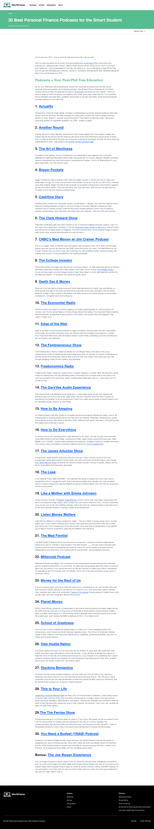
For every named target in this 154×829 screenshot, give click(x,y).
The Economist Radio (58, 302)
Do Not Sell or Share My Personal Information (135, 807)
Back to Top (138, 31)
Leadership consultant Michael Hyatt (49, 695)
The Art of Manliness (55, 148)
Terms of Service (124, 804)
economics (79, 92)
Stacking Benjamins (57, 667)
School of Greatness (57, 622)
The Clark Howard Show (58, 217)
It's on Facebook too (95, 444)
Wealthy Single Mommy (67, 500)
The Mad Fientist (54, 535)
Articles (41, 5)
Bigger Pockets (51, 169)
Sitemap (134, 821)
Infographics (51, 5)
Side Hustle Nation (56, 643)
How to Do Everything (58, 429)
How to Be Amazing (56, 408)
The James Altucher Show (62, 450)
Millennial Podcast (55, 556)
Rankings (33, 5)
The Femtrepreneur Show (61, 344)
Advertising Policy (125, 797)
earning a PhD (91, 63)
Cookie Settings (145, 821)
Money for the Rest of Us (61, 580)
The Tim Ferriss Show (57, 712)
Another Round (51, 127)
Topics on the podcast (79, 592)
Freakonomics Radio (57, 366)
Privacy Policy (123, 800)
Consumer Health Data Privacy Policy (131, 810)
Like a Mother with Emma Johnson (68, 493)
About (60, 5)
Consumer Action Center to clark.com (90, 227)
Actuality (46, 106)
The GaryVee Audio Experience (66, 387)
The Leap (48, 471)
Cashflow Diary (51, 196)
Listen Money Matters (58, 514)
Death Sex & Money (54, 281)
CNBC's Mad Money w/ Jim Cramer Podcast (74, 239)
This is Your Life (54, 688)
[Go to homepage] (14, 5)
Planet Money (52, 601)
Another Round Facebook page (80, 142)
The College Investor (55, 260)
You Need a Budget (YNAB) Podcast (70, 733)
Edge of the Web (54, 323)
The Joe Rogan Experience (69, 754)
